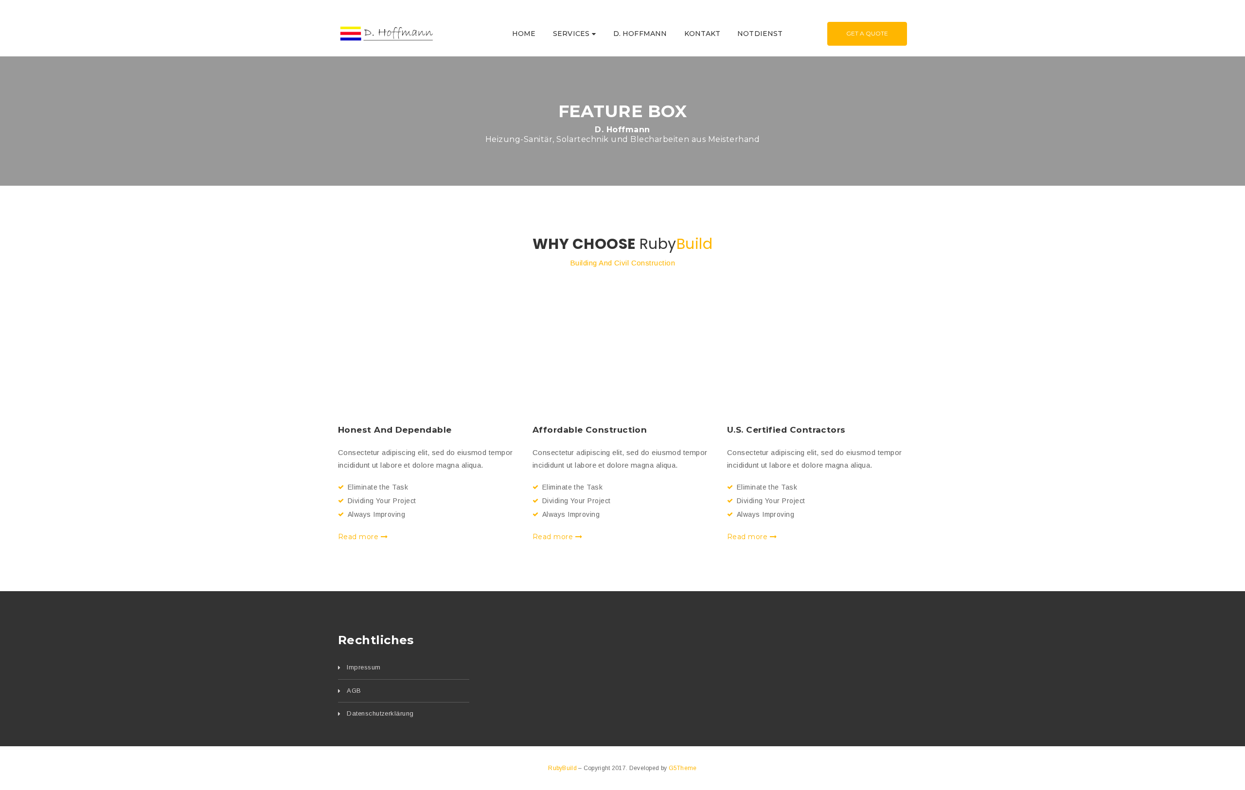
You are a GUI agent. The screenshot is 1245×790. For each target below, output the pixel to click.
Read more (359, 536)
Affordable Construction (590, 430)
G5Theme (683, 768)
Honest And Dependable (394, 430)
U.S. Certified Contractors (786, 430)
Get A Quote (867, 33)
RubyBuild (563, 768)
